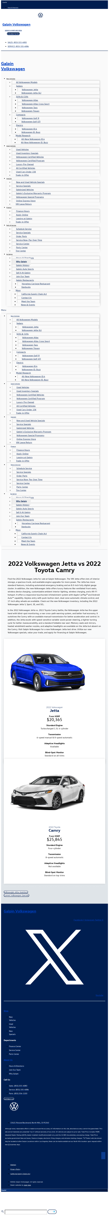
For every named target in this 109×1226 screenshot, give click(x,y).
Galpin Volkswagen (16, 24)
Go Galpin (9, 254)
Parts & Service (11, 225)
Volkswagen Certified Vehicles (30, 157)
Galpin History (22, 265)
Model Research (23, 135)
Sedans (19, 86)
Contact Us (26, 297)
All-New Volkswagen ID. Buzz (34, 142)
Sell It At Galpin (23, 272)
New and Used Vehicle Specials (30, 182)
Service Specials (23, 185)
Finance (8, 207)
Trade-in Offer (22, 175)
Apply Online (22, 214)
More (18, 290)
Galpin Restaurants (25, 280)
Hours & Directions (25, 257)
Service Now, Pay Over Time (29, 240)
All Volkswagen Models (26, 82)
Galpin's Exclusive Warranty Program (33, 193)
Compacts (20, 114)
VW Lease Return (24, 204)
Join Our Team (23, 276)
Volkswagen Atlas (30, 100)
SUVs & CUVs (22, 96)
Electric (19, 125)
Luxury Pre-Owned (25, 164)
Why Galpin (21, 261)
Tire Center (21, 250)
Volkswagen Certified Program (30, 160)
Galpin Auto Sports (25, 269)
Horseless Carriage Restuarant (36, 283)
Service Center (22, 243)
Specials (9, 178)
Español (4, 2)
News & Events (28, 304)
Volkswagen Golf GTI (30, 121)
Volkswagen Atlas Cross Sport (35, 104)
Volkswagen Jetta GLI (31, 93)
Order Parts (21, 236)
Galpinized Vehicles (25, 189)
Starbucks (26, 287)
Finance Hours (23, 211)
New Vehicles (10, 79)
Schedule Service (24, 229)
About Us (8, 1060)
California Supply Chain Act (34, 294)
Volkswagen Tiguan (30, 111)
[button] (50, 310)
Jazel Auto (27, 1185)
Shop (6, 1011)
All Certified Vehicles (25, 168)
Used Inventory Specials (27, 153)
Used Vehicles (11, 146)
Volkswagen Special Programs (30, 197)
